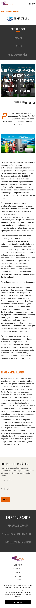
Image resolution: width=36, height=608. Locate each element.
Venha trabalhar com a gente (18, 534)
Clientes (18, 576)
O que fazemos (18, 568)
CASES (18, 572)
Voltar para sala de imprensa (10, 12)
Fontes (18, 46)
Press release (18, 29)
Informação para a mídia (18, 542)
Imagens (18, 37)
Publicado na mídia (18, 54)
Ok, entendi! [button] (18, 602)
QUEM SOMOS (18, 565)
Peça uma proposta (18, 525)
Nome (6, 480)
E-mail (6, 489)
